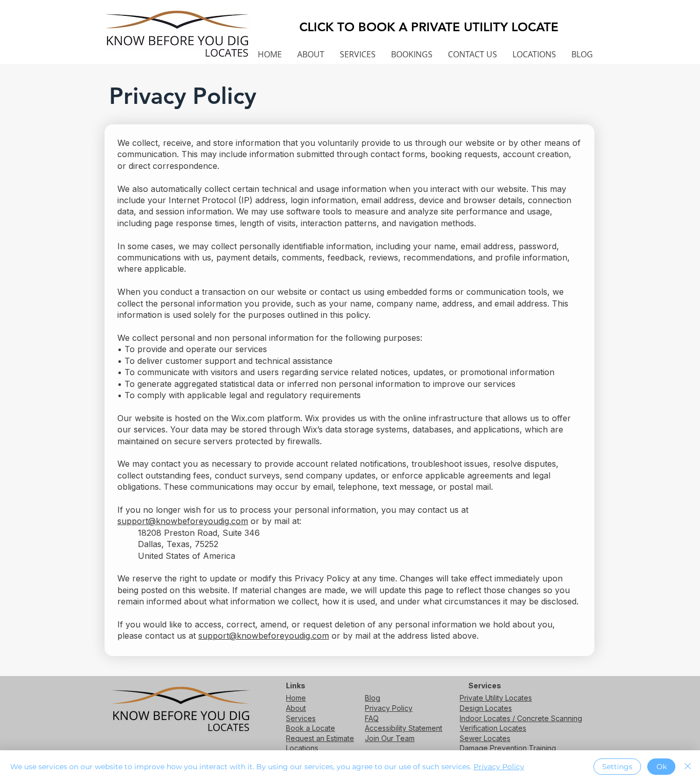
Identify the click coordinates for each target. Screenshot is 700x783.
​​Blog (372, 697)
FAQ (372, 718)
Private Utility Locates (496, 697)
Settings (617, 766)
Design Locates (486, 708)
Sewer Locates (485, 738)
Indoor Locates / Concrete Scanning (521, 718)
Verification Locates (493, 728)
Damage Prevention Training (508, 748)
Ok (661, 766)
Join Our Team (390, 738)
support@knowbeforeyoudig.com (182, 521)
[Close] (688, 766)
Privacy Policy (389, 708)
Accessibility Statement (403, 728)
